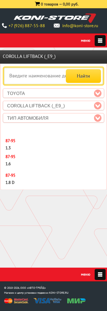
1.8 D (10, 182)
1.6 (8, 163)
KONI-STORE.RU (59, 293)
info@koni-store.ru (80, 25)
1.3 (8, 147)
